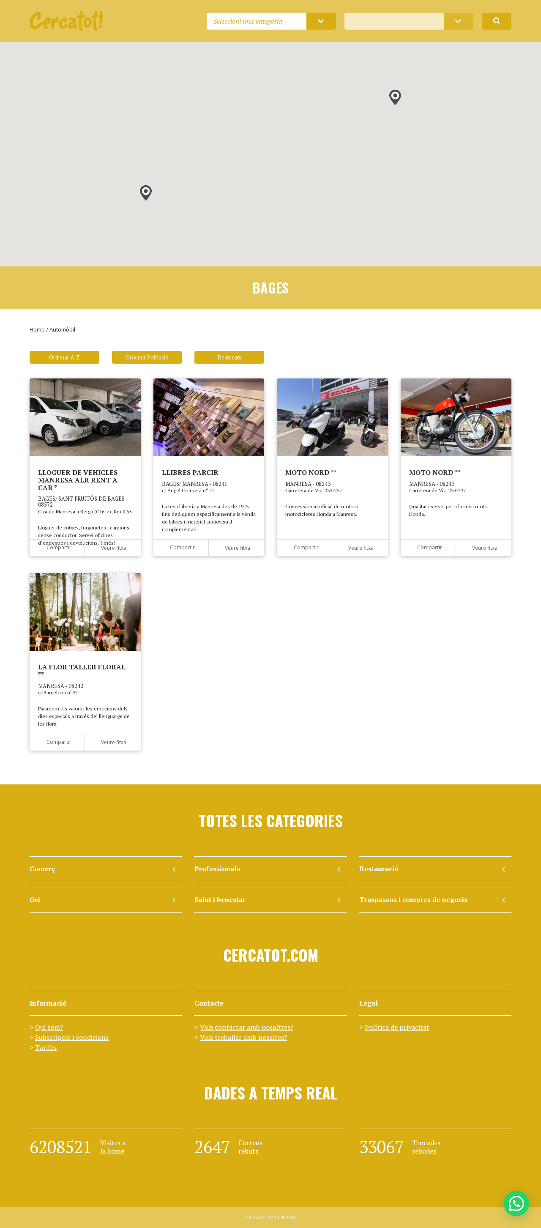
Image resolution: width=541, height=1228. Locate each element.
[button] (395, 98)
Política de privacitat (397, 1027)
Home (37, 329)
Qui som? (49, 1027)
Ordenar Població (147, 357)
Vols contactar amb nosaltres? (246, 1027)
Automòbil (62, 329)
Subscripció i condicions (72, 1037)
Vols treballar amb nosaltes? (243, 1037)
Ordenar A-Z (64, 357)
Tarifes (46, 1047)
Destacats (229, 357)
